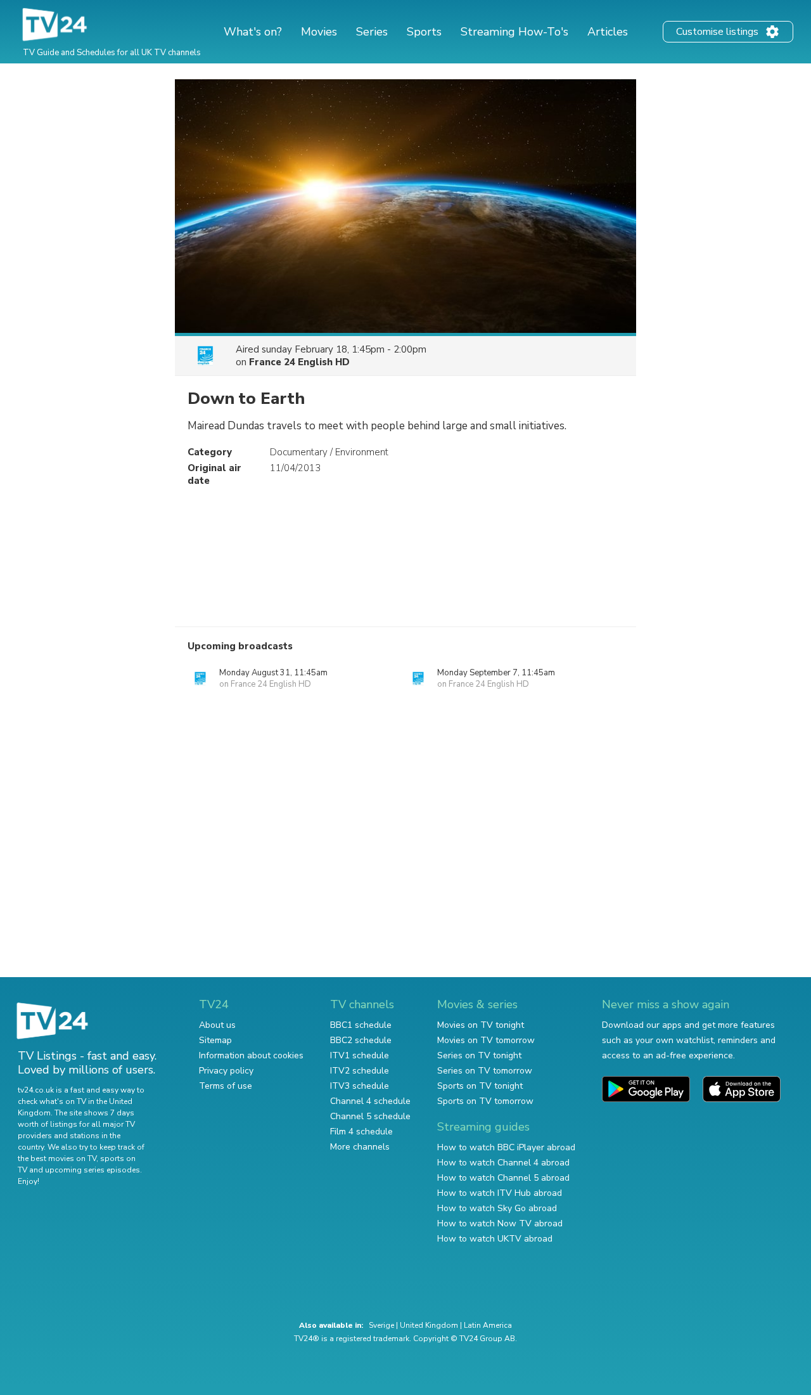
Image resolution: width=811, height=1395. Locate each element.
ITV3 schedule (359, 1086)
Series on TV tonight (479, 1055)
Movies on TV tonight (480, 1025)
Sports (424, 31)
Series (372, 31)
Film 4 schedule (361, 1132)
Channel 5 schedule (370, 1116)
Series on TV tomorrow (484, 1071)
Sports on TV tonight (480, 1086)
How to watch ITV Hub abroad (499, 1193)
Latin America (488, 1325)
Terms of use (225, 1086)
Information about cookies (251, 1055)
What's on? (253, 31)
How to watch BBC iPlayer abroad (506, 1147)
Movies (319, 31)
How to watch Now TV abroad (500, 1223)
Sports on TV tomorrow (485, 1101)
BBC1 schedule (361, 1025)
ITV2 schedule (359, 1071)
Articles (607, 31)
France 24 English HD (299, 362)
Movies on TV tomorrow (486, 1040)
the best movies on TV (57, 1158)
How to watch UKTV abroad (494, 1239)
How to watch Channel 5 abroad (503, 1178)
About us (217, 1025)
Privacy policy (226, 1071)
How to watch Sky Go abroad (497, 1208)
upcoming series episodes (92, 1170)
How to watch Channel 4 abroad (503, 1163)
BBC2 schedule (361, 1040)
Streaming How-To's (514, 31)
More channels (360, 1147)
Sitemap (215, 1040)
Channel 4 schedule (370, 1101)
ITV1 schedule (359, 1055)
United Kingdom (429, 1325)
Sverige (381, 1325)
